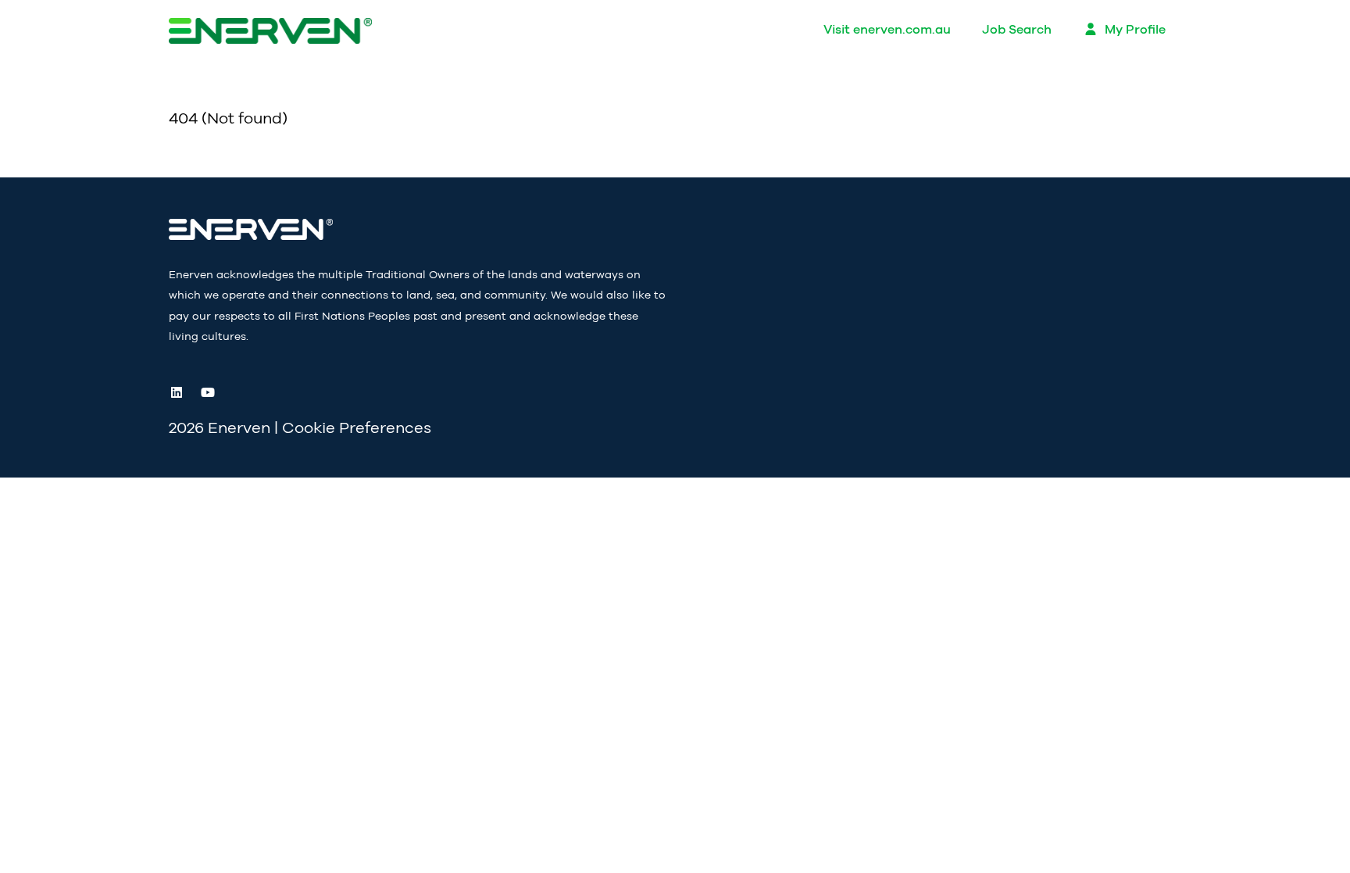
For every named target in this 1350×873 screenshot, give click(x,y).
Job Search (1017, 29)
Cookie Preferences (356, 428)
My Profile (1134, 29)
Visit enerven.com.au (887, 29)
